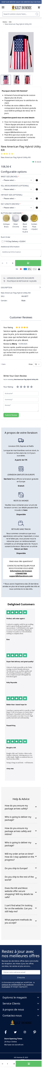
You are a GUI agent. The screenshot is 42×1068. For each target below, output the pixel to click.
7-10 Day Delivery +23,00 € (14, 241)
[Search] (37, 14)
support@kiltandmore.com (21, 576)
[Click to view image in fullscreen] (21, 52)
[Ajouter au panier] (28, 263)
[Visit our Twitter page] (16, 1032)
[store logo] (21, 7)
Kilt (10, 22)
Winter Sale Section (32, 2)
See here (7, 479)
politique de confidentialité (11, 985)
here (25, 510)
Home (5, 22)
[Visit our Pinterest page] (35, 1032)
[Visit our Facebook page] (6, 1032)
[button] (7, 154)
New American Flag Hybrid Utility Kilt (18, 24)
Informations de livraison (21, 571)
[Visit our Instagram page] (26, 1032)
